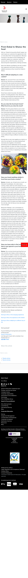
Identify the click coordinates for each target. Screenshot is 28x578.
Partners (15, 2)
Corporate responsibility (7, 393)
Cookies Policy (5, 471)
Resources (4, 422)
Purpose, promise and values (8, 390)
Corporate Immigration (7, 419)
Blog (2, 409)
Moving (3, 414)
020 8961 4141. (5, 339)
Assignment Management (7, 416)
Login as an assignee (14, 535)
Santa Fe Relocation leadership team (10, 388)
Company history (5, 392)
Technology (4, 397)
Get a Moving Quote (6, 404)
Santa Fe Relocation (6, 334)
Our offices (4, 381)
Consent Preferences (6, 473)
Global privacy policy (6, 467)
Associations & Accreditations (9, 395)
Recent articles (6, 360)
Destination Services (6, 421)
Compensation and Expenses (8, 417)
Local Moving (4, 405)
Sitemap (22, 469)
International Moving (6, 407)
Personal (3, 2)
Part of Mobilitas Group (7, 399)
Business (9, 2)
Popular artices (6, 358)
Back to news (3, 42)
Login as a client (14, 539)
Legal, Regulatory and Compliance (10, 469)
